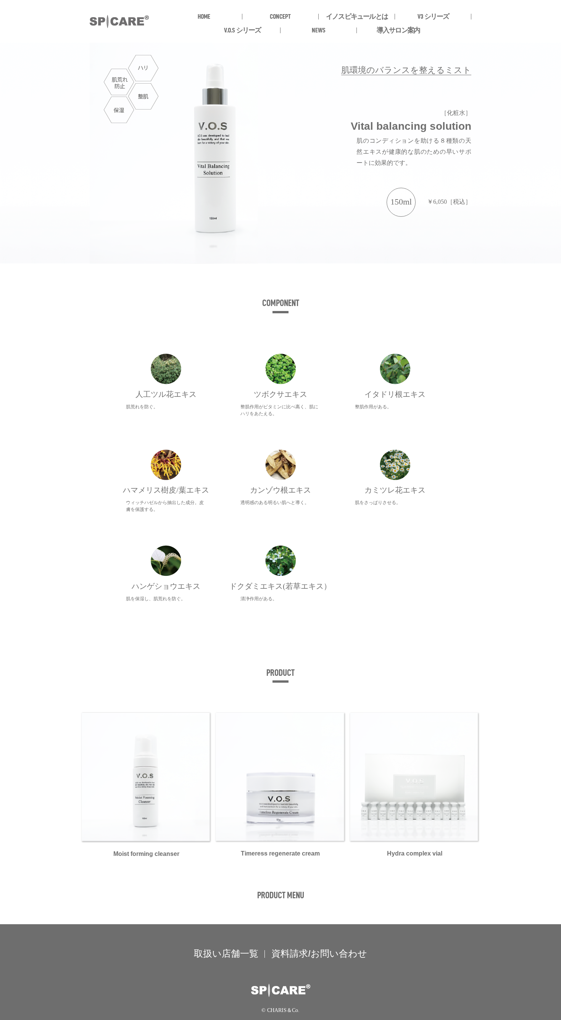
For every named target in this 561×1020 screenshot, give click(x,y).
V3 (433, 16)
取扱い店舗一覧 (226, 953)
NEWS (319, 30)
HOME (204, 16)
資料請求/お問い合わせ (319, 953)
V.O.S (242, 30)
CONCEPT (280, 16)
